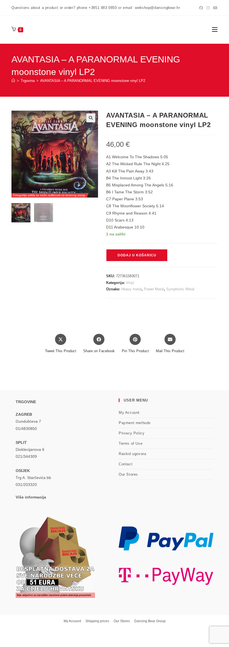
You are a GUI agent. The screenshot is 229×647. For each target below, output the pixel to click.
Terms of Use (130, 443)
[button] (90, 117)
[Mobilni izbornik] (215, 29)
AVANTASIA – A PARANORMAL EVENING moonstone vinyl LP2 (92, 81)
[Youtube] (214, 8)
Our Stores (128, 474)
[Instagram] (208, 8)
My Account (129, 412)
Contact (125, 464)
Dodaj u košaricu (137, 255)
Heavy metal (131, 289)
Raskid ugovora (132, 454)
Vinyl (130, 283)
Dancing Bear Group (150, 621)
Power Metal (154, 289)
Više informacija (31, 497)
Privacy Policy (131, 433)
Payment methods (135, 423)
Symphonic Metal (180, 289)
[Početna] (13, 81)
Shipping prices (97, 621)
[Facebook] (201, 8)
